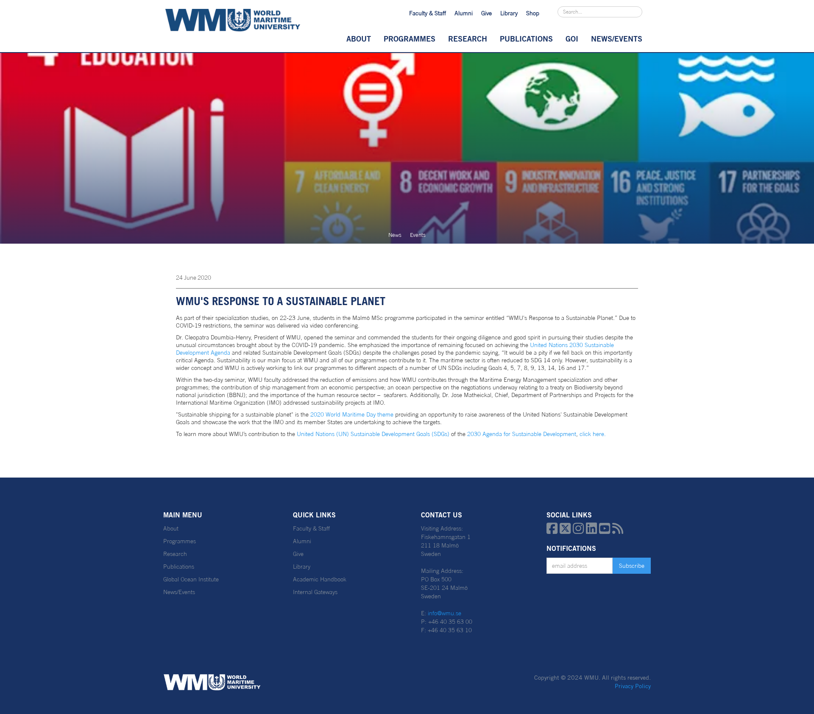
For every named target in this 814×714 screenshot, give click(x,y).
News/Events (179, 592)
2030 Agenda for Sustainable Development (521, 434)
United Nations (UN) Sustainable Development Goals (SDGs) (373, 434)
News (394, 235)
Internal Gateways (315, 592)
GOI (572, 38)
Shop (532, 13)
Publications (526, 38)
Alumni (463, 13)
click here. (594, 434)
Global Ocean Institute (191, 579)
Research (467, 38)
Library (509, 13)
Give (486, 13)
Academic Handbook (319, 579)
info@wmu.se (444, 613)
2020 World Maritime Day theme (352, 414)
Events (418, 235)
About (358, 38)
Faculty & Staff (427, 13)
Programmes (409, 38)
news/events (616, 38)
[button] (358, 38)
